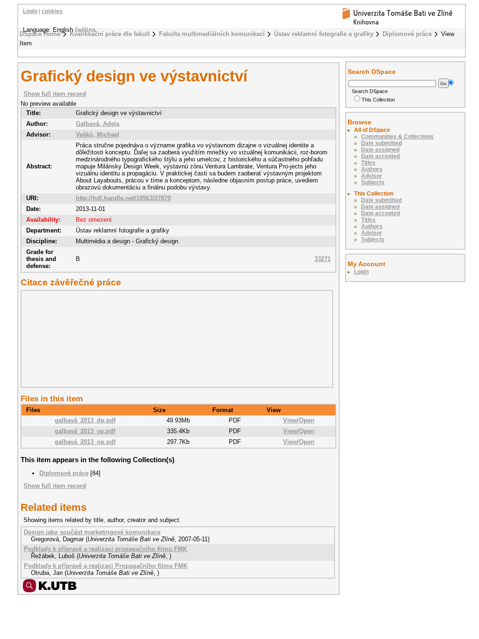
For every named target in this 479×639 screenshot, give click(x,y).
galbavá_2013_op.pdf (85, 441)
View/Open (298, 420)
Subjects (373, 182)
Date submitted (381, 143)
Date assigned (380, 149)
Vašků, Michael (97, 134)
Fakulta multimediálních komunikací (212, 33)
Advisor (371, 176)
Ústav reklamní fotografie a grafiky (323, 33)
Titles (368, 163)
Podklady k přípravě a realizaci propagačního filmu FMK (105, 548)
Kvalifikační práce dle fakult (110, 33)
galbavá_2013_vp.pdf (85, 431)
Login (30, 11)
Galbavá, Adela (97, 123)
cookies (52, 11)
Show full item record (54, 93)
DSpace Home (40, 33)
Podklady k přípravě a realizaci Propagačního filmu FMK (106, 565)
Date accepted (380, 156)
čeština (85, 29)
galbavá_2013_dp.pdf (85, 420)
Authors (372, 169)
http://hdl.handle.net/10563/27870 (123, 198)
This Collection (378, 99)
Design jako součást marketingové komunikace (92, 532)
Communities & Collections (397, 136)
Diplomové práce (407, 33)
